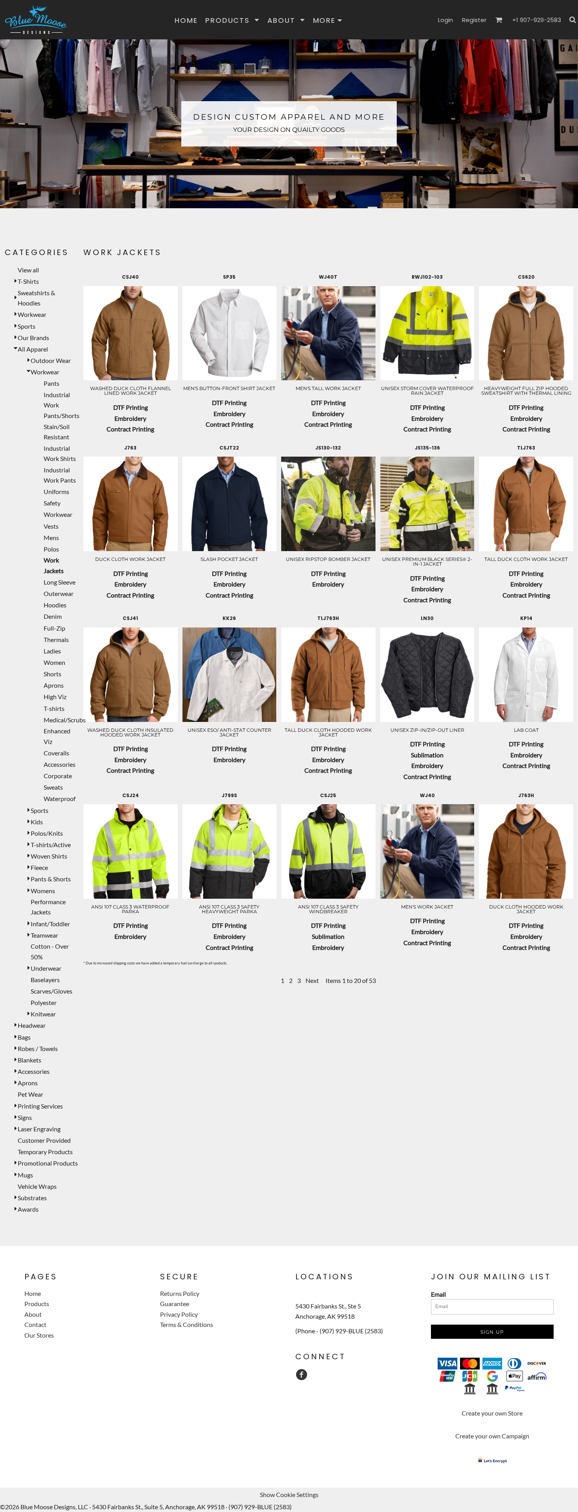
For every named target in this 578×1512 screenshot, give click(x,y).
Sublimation (427, 755)
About (33, 1314)
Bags (24, 1037)
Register (474, 20)
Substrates (32, 1197)
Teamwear (44, 935)
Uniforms (56, 491)
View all (28, 270)
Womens (43, 890)
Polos (51, 549)
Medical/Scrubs (65, 720)
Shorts (52, 673)
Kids (37, 821)
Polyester (44, 1002)
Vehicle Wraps (37, 1186)
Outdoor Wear (51, 360)
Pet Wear (30, 1094)
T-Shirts (28, 281)
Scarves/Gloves (51, 991)
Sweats (53, 787)
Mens (51, 537)
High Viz (55, 696)
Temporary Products (45, 1151)
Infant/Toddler (50, 923)
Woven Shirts (49, 856)
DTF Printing (130, 407)
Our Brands (33, 337)
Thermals (56, 639)
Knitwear (43, 1014)
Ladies (52, 651)
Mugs (25, 1175)
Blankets (29, 1060)
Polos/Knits (47, 833)
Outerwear (59, 593)
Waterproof (59, 798)
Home (32, 1293)
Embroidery (130, 418)
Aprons (54, 685)
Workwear (32, 314)
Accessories (59, 764)
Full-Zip (54, 628)
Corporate (58, 775)
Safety (52, 503)
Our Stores (39, 1335)
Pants (51, 383)
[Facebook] (301, 1374)
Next (312, 980)
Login (445, 20)
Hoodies (55, 605)
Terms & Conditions (186, 1324)
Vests (51, 526)
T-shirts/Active (51, 844)
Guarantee (174, 1303)
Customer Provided (44, 1140)
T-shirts (54, 708)
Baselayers (45, 979)
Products (36, 1303)
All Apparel (33, 349)
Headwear (32, 1025)
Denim (53, 616)
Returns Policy (179, 1293)
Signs (25, 1117)
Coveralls (56, 753)
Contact (35, 1324)
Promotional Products (48, 1163)
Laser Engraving (39, 1129)
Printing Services (40, 1106)
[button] (232, 20)
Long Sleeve (59, 582)
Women (54, 662)
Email (438, 1294)
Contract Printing (130, 429)
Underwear (46, 968)
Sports (26, 326)
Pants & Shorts (51, 879)
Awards (28, 1209)
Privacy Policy (179, 1314)
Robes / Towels (38, 1048)
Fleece (39, 867)
